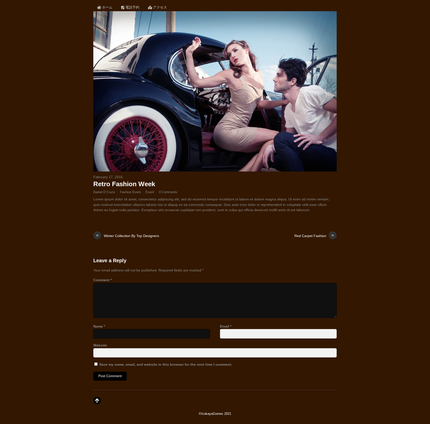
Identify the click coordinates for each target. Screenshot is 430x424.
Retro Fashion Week (124, 184)
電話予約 (131, 7)
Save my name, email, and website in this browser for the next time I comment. (165, 364)
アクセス (159, 7)
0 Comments (168, 192)
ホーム (106, 7)
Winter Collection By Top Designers (127, 235)
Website (100, 345)
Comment (102, 280)
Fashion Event (130, 192)
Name (99, 326)
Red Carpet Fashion (314, 235)
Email (225, 326)
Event (150, 192)
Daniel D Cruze (104, 192)
